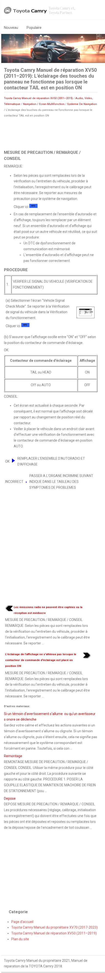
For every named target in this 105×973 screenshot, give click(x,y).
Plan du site (20, 939)
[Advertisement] (51, 133)
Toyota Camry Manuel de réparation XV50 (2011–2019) (38, 98)
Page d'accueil (22, 922)
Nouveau (11, 27)
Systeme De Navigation (82, 104)
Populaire (34, 27)
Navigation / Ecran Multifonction (43, 104)
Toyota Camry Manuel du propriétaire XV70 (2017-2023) (54, 927)
